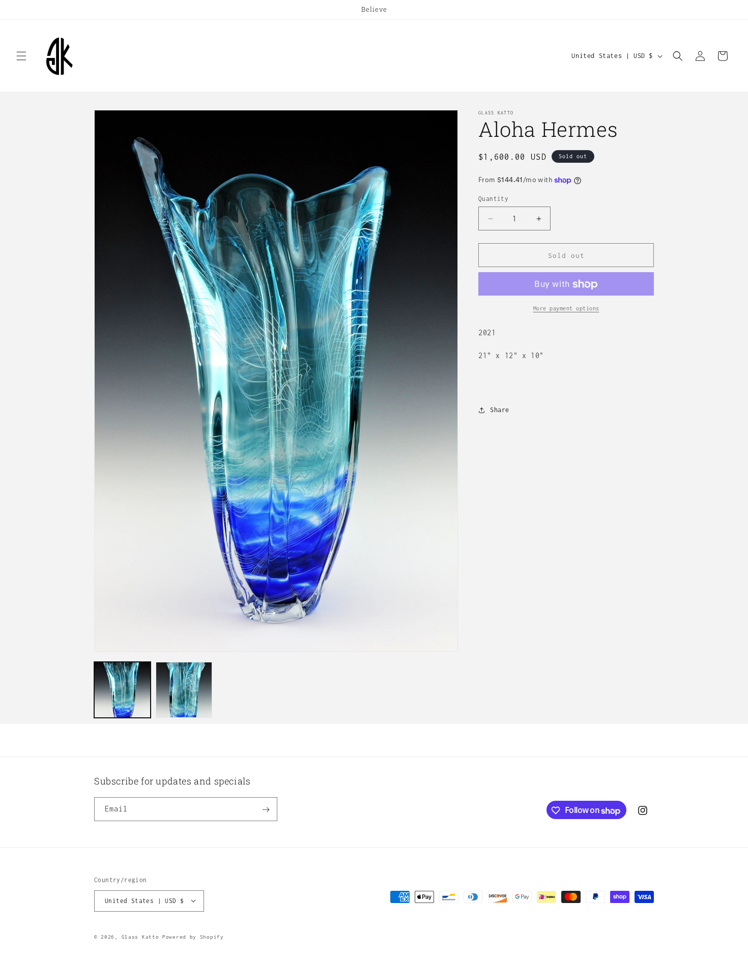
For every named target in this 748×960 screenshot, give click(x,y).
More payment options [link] (566, 309)
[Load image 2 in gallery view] (184, 690)
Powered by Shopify (193, 936)
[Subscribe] (265, 810)
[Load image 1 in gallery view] (122, 690)
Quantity (493, 198)
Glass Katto (140, 936)
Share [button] (499, 410)
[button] (21, 56)
